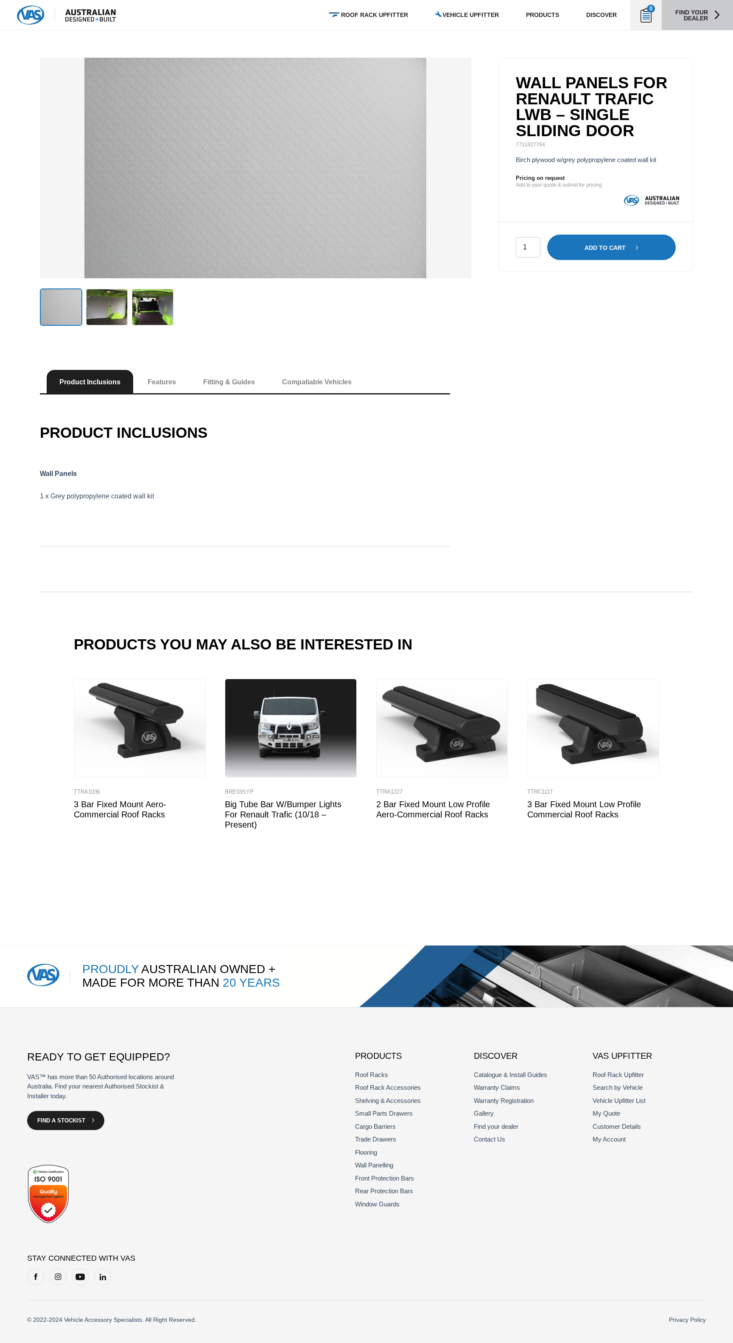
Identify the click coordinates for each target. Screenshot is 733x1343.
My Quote (606, 1113)
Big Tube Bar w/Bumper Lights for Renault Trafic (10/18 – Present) (283, 814)
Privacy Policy (687, 1319)
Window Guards (377, 1204)
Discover (601, 14)
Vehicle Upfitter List (619, 1100)
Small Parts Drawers (384, 1113)
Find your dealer (691, 15)
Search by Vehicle (618, 1087)
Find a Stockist (61, 1120)
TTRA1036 (87, 792)
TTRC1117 (540, 792)
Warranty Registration (504, 1100)
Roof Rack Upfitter (374, 14)
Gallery (484, 1113)
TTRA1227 (389, 792)
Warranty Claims (497, 1087)
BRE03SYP (239, 792)
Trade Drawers (375, 1139)
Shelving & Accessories (388, 1100)
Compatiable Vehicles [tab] (317, 382)
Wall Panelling (374, 1165)
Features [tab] (162, 382)
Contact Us (489, 1139)
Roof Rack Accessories (388, 1087)
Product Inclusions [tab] (89, 382)
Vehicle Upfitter (470, 14)
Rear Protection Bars (384, 1191)
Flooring (366, 1152)
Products (542, 14)
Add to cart (605, 247)
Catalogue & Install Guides (510, 1074)
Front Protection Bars (384, 1178)
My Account (609, 1139)
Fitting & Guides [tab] (229, 382)
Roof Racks (371, 1074)
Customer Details (617, 1126)
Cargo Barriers (375, 1126)
